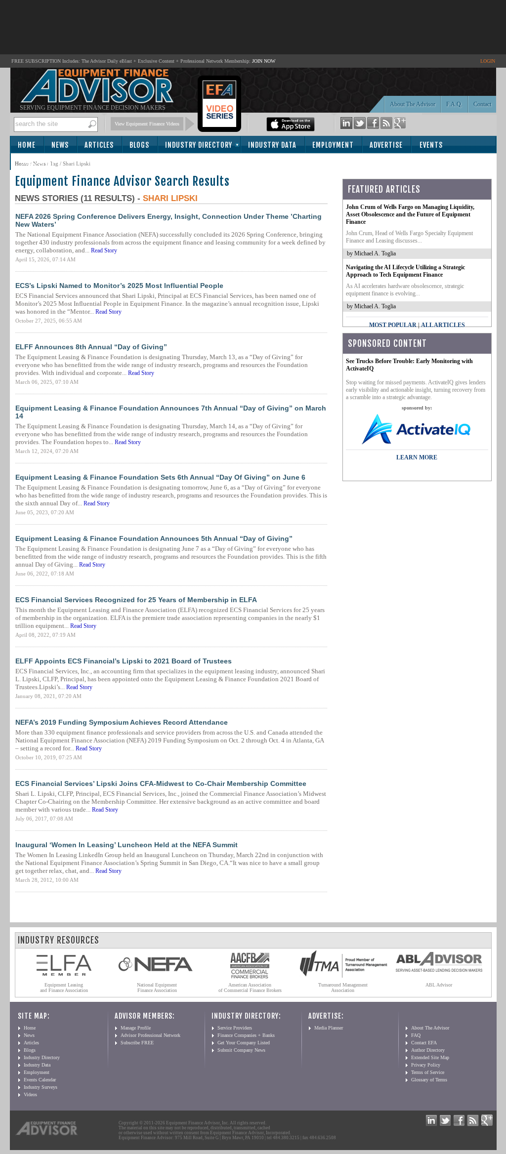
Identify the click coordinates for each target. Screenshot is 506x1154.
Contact (482, 104)
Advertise (386, 145)
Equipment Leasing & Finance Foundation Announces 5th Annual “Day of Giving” (154, 538)
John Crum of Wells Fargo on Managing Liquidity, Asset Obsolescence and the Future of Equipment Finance (410, 214)
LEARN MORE (416, 457)
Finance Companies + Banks (246, 1035)
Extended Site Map (430, 1057)
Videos (30, 1094)
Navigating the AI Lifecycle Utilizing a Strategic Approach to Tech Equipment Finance (405, 271)
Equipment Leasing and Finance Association (64, 987)
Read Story (104, 250)
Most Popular (393, 325)
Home (27, 145)
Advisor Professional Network (150, 1035)
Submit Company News (241, 1050)
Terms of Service (427, 1072)
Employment (333, 145)
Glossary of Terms (429, 1079)
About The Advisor (412, 104)
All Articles (443, 325)
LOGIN (487, 61)
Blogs (139, 145)
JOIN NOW (263, 61)
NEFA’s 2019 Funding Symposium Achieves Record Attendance (121, 722)
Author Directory (428, 1050)
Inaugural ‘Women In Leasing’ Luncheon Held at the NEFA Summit (126, 845)
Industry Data (272, 145)
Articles (99, 145)
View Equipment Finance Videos (147, 123)
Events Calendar (40, 1079)
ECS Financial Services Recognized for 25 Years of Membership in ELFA (136, 600)
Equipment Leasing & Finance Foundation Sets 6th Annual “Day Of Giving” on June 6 (160, 477)
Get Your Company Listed (243, 1042)
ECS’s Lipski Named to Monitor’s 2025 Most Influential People (119, 285)
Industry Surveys (40, 1087)
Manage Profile (136, 1027)
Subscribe (38, 162)
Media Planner (328, 1027)
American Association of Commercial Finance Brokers (250, 987)
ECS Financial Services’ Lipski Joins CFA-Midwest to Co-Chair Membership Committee (160, 783)
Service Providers (234, 1027)
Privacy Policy (425, 1065)
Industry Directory (198, 145)
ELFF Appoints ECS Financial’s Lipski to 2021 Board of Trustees (123, 661)
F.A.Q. (454, 104)
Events (431, 145)
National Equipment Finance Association (157, 987)
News (60, 145)
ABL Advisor (438, 985)
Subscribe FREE (137, 1042)
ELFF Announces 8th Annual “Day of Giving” (91, 347)
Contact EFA (424, 1042)
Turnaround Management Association (343, 987)
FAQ (416, 1035)
